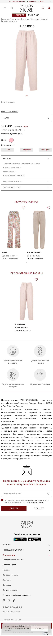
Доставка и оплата (11, 187)
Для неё (13, 508)
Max (8, 149)
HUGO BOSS (26, 26)
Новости (6, 570)
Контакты (7, 580)
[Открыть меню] (5, 8)
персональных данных (35, 502)
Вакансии (7, 585)
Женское (19, 15)
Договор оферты (10, 565)
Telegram (26, 149)
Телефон (45, 149)
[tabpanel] (26, 60)
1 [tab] (26, 262)
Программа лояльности (13, 559)
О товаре (7, 158)
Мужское (33, 15)
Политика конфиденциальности (16, 595)
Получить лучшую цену (11, 133)
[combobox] (26, 118)
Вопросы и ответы (10, 575)
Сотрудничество (10, 590)
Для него (39, 508)
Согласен (39, 628)
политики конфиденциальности (32, 500)
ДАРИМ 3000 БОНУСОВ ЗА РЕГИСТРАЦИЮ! (26, 1)
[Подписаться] (48, 494)
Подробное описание (12, 181)
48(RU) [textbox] (6, 118)
